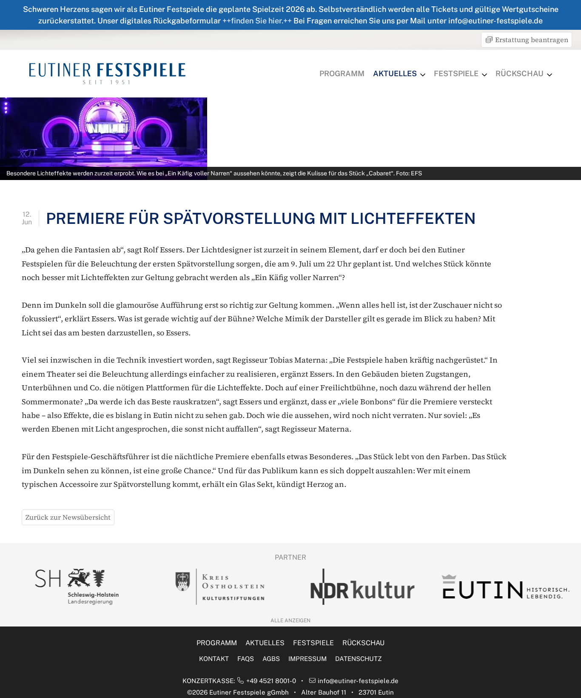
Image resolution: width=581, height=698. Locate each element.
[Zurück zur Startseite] (107, 73)
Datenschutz (358, 658)
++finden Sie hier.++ (257, 20)
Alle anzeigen (290, 621)
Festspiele (456, 73)
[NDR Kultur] (362, 587)
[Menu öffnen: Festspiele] (484, 75)
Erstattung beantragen (530, 39)
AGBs (271, 658)
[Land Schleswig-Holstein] (76, 587)
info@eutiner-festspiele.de (358, 680)
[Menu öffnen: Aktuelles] (423, 75)
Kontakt (214, 658)
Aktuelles (395, 73)
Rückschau (520, 73)
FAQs (245, 658)
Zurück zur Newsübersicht (68, 517)
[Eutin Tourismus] (505, 586)
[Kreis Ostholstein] (219, 587)
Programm (342, 73)
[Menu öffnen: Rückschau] (549, 75)
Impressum (307, 658)
